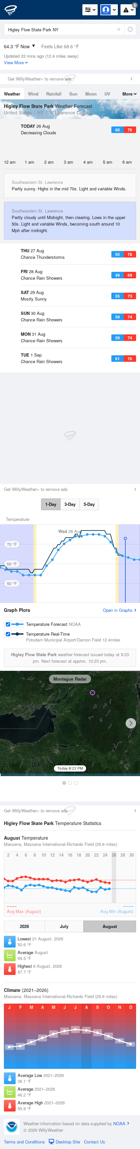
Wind (33, 94)
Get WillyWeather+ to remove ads (40, 79)
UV (107, 94)
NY (40, 112)
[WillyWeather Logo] (14, 10)
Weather (12, 94)
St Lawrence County (70, 112)
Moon (91, 94)
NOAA (119, 1123)
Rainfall (54, 94)
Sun (73, 94)
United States (18, 112)
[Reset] (118, 29)
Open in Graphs (118, 610)
